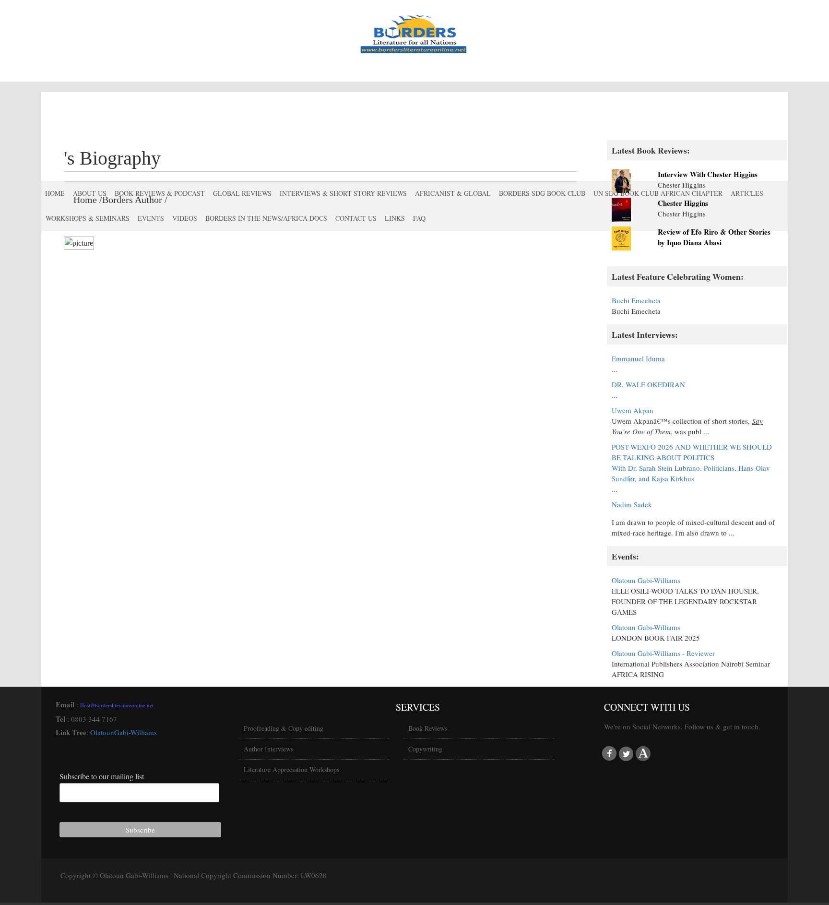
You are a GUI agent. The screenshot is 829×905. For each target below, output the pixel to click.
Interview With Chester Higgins (708, 174)
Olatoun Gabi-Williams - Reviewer (663, 653)
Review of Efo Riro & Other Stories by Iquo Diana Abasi (714, 237)
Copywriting (425, 748)
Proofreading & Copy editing (283, 728)
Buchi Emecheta (636, 300)
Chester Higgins (683, 203)
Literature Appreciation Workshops (291, 769)
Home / (87, 199)
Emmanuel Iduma (638, 358)
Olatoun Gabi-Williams (646, 580)
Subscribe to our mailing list (101, 776)
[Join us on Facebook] (609, 753)
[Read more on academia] (643, 753)
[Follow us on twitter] (626, 753)
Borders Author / (134, 199)
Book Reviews (427, 728)
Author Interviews (268, 748)
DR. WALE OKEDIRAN (648, 384)
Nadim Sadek (632, 504)
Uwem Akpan (632, 410)
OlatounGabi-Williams (123, 732)
